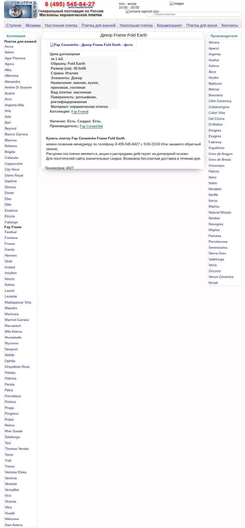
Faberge (11, 222)
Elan (8, 199)
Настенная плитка (61, 25)
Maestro (11, 308)
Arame (10, 93)
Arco (8, 99)
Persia (9, 384)
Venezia (11, 484)
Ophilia (10, 361)
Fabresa (215, 142)
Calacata (11, 158)
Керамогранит (169, 25)
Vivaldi (10, 513)
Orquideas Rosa (17, 366)
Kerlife (213, 195)
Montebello (13, 337)
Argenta (215, 54)
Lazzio (10, 290)
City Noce (12, 169)
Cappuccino (14, 163)
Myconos (11, 343)
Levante (11, 296)
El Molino (216, 124)
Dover (9, 193)
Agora (9, 64)
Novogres (216, 224)
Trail (8, 460)
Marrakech (13, 326)
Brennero (216, 95)
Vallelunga (216, 259)
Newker (214, 218)
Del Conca (216, 119)
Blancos (11, 140)
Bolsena (11, 146)
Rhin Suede (13, 431)
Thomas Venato (17, 449)
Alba (8, 70)
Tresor (10, 466)
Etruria (10, 216)
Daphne (11, 181)
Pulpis (9, 419)
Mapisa (214, 230)
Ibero (213, 177)
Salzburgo (12, 437)
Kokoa (9, 284)
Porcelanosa (218, 241)
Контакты (230, 25)
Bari (8, 122)
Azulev (214, 77)
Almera (214, 42)
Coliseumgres (219, 107)
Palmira (10, 378)
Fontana (11, 238)
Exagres (215, 136)
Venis (213, 265)
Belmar (214, 89)
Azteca (214, 66)
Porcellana (13, 396)
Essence (11, 210)
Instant (10, 267)
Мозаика (33, 25)
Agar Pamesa (15, 58)
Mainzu (214, 206)
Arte (8, 117)
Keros (213, 201)
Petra (9, 390)
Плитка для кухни (201, 25)
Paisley (10, 372)
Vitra (8, 507)
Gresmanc (216, 165)
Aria (8, 111)
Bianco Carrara (16, 134)
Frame (10, 244)
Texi (8, 443)
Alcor (212, 72)
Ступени (13, 25)
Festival (11, 232)
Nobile (9, 355)
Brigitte (10, 152)
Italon (213, 183)
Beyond (10, 128)
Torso (9, 454)
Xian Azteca (13, 525)
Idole (8, 261)
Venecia (11, 478)
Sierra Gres (217, 253)
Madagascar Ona (18, 302)
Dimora (10, 187)
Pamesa (215, 236)
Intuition (11, 273)
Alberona (11, 75)
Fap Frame (79, 111)
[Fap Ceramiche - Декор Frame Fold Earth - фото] (91, 45)
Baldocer (215, 83)
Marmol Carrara (17, 320)
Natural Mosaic (220, 212)
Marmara (12, 314)
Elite (8, 204)
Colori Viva (217, 113)
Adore (9, 52)
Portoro (10, 402)
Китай (213, 283)
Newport (11, 349)
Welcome (12, 519)
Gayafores (216, 148)
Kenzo (9, 279)
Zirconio (215, 271)
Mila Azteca (13, 331)
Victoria (10, 501)
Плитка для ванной (99, 25)
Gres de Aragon (221, 154)
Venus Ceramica (221, 277)
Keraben (215, 189)
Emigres (215, 130)
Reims (9, 425)
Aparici (214, 48)
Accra (9, 46)
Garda (9, 249)
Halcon (214, 171)
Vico (8, 495)
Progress (11, 413)
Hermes (11, 255)
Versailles (12, 490)
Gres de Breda (220, 159)
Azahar (214, 60)
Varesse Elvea (15, 472)
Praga (9, 408)
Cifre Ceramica (220, 101)
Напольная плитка (136, 25)
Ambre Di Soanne (18, 87)
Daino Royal (14, 175)
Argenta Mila (14, 105)
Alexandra (12, 81)
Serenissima (218, 247)
